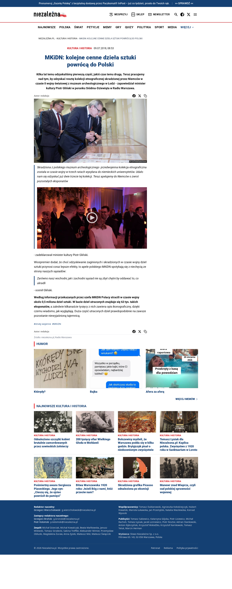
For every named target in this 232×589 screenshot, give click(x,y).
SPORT (159, 27)
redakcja (45, 96)
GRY (118, 27)
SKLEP (140, 14)
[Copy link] (145, 95)
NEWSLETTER (161, 14)
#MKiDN (56, 323)
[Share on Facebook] (134, 95)
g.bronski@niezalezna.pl (66, 518)
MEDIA (172, 27)
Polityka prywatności (187, 547)
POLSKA (64, 27)
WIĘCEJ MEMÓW (185, 399)
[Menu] (195, 14)
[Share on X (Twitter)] (139, 95)
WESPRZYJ (121, 14)
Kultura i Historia (67, 38)
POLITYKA (144, 27)
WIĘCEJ (186, 27)
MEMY (107, 27)
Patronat (155, 547)
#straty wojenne (42, 323)
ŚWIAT (78, 27)
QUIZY (129, 27)
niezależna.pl (47, 38)
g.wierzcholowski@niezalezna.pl (79, 509)
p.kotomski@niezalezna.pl (64, 521)
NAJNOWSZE (47, 27)
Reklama (168, 547)
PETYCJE (93, 27)
